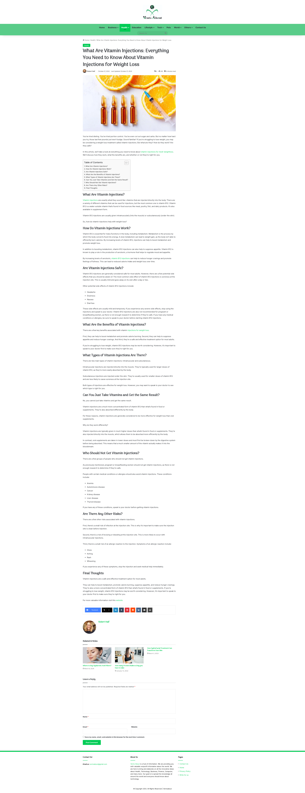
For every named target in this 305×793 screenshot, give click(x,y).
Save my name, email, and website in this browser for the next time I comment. (115, 737)
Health (124, 27)
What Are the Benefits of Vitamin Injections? (103, 174)
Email (85, 727)
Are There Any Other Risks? (96, 185)
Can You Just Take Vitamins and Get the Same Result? (107, 180)
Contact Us (201, 27)
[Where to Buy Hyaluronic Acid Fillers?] (97, 655)
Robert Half (91, 71)
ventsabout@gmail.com (98, 764)
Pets (169, 27)
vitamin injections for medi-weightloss (157, 152)
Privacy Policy (185, 771)
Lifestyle (149, 27)
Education (136, 27)
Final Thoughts (91, 188)
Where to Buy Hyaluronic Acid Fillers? (97, 665)
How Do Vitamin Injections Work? (98, 169)
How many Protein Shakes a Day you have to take (129, 666)
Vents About (135, 764)
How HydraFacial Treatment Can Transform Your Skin (159, 649)
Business (112, 27)
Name (86, 717)
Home (102, 27)
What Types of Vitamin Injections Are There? (103, 177)
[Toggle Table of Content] (125, 163)
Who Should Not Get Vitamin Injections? (101, 182)
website (119, 600)
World (177, 27)
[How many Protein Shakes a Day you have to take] (129, 655)
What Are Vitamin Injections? (97, 166)
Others (187, 27)
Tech (159, 27)
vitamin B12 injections (120, 258)
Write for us (184, 775)
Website (134, 727)
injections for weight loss (138, 330)
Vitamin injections (90, 200)
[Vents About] (152, 12)
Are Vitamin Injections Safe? (97, 172)
